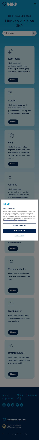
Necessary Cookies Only (19, 225)
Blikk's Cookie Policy (9, 220)
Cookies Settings (19, 235)
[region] (19, 220)
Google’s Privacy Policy (21, 220)
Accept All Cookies (19, 230)
